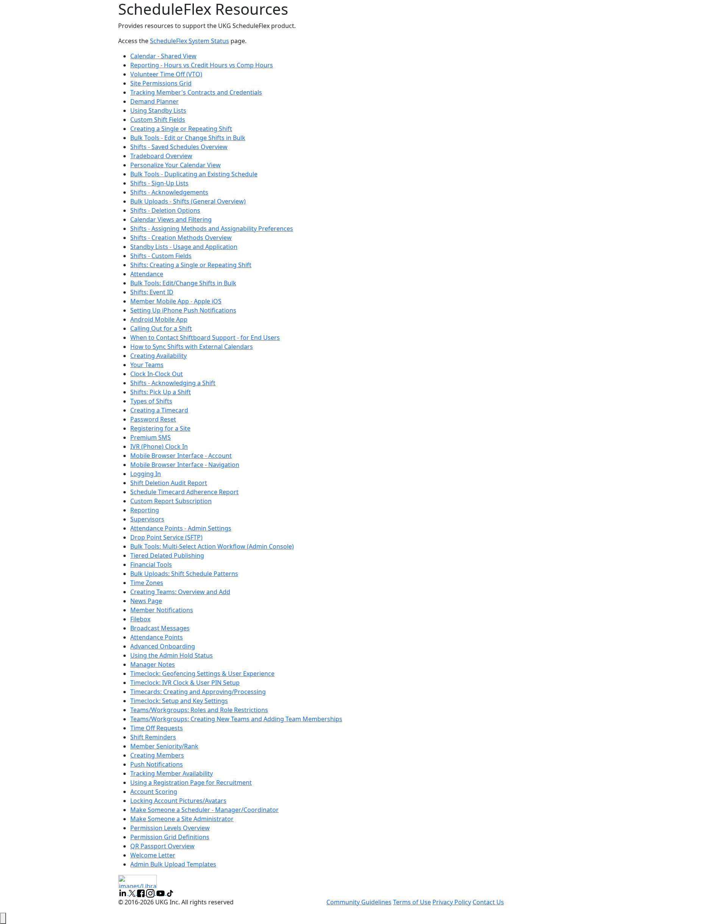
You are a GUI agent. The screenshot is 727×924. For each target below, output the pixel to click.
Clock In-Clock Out (156, 374)
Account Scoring (153, 791)
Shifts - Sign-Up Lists (159, 183)
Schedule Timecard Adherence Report (184, 492)
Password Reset (153, 419)
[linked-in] (123, 892)
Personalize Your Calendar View (175, 165)
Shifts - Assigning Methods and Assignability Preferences (211, 228)
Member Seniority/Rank (164, 746)
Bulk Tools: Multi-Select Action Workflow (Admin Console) (212, 546)
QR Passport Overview (162, 846)
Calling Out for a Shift (161, 328)
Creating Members (157, 755)
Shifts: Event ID (151, 292)
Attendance (146, 274)
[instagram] (151, 892)
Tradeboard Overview (161, 156)
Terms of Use (412, 902)
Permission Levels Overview (170, 828)
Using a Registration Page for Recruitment (191, 782)
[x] (133, 892)
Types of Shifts (151, 401)
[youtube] (161, 892)
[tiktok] (170, 892)
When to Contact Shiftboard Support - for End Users (205, 337)
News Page (146, 601)
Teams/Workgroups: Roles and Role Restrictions (199, 710)
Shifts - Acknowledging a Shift (172, 383)
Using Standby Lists (158, 110)
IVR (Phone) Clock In (159, 446)
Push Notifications (156, 764)
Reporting (144, 510)
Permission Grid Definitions (169, 837)
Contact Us (488, 902)
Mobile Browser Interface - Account (181, 455)
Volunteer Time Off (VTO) (166, 74)
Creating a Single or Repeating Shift (181, 128)
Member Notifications (161, 610)
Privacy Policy (451, 902)
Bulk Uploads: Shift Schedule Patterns (184, 573)
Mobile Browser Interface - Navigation (184, 464)
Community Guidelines (359, 902)
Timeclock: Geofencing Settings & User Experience (202, 673)
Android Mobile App (158, 319)
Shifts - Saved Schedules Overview (179, 147)
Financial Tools (151, 564)
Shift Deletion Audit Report (168, 483)
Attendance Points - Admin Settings (180, 528)
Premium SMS (150, 437)
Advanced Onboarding (162, 646)
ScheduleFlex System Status (189, 41)
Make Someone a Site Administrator (182, 819)
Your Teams (147, 365)
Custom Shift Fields (157, 119)
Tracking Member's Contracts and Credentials (196, 92)
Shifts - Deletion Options (165, 210)
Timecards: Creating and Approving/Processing (198, 692)
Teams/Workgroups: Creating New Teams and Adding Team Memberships (236, 719)
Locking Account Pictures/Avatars (178, 800)
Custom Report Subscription (171, 501)
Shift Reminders (153, 737)
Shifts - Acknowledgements (169, 192)
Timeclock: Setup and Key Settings (179, 701)
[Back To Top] (3, 918)
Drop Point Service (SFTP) (166, 537)
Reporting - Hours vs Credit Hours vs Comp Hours (201, 65)
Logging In (145, 474)
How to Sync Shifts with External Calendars (191, 346)
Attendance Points (156, 637)
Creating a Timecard (159, 410)
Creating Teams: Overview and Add (180, 592)
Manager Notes (152, 664)
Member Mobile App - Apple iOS (176, 301)
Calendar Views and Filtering (171, 219)
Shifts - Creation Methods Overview (181, 237)
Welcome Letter (152, 855)
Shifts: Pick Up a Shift (160, 392)
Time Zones (146, 583)
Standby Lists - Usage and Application (183, 247)
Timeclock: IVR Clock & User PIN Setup (185, 682)
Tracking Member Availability (171, 773)
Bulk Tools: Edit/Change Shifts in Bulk (183, 283)
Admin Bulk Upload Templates (173, 864)
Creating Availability (158, 356)
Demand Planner (154, 101)
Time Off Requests (156, 728)
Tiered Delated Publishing (167, 555)
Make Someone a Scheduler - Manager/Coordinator (204, 810)
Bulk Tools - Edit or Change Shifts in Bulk (187, 138)
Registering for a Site (160, 428)
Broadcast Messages (160, 628)
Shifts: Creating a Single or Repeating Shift (190, 265)
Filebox (140, 619)
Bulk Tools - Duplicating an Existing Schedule (193, 174)
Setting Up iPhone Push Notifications (183, 310)
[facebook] (141, 892)
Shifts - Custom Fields (161, 256)
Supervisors (147, 519)
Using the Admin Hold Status (171, 655)
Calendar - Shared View (163, 56)
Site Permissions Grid (161, 83)
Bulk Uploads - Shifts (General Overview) (188, 201)
